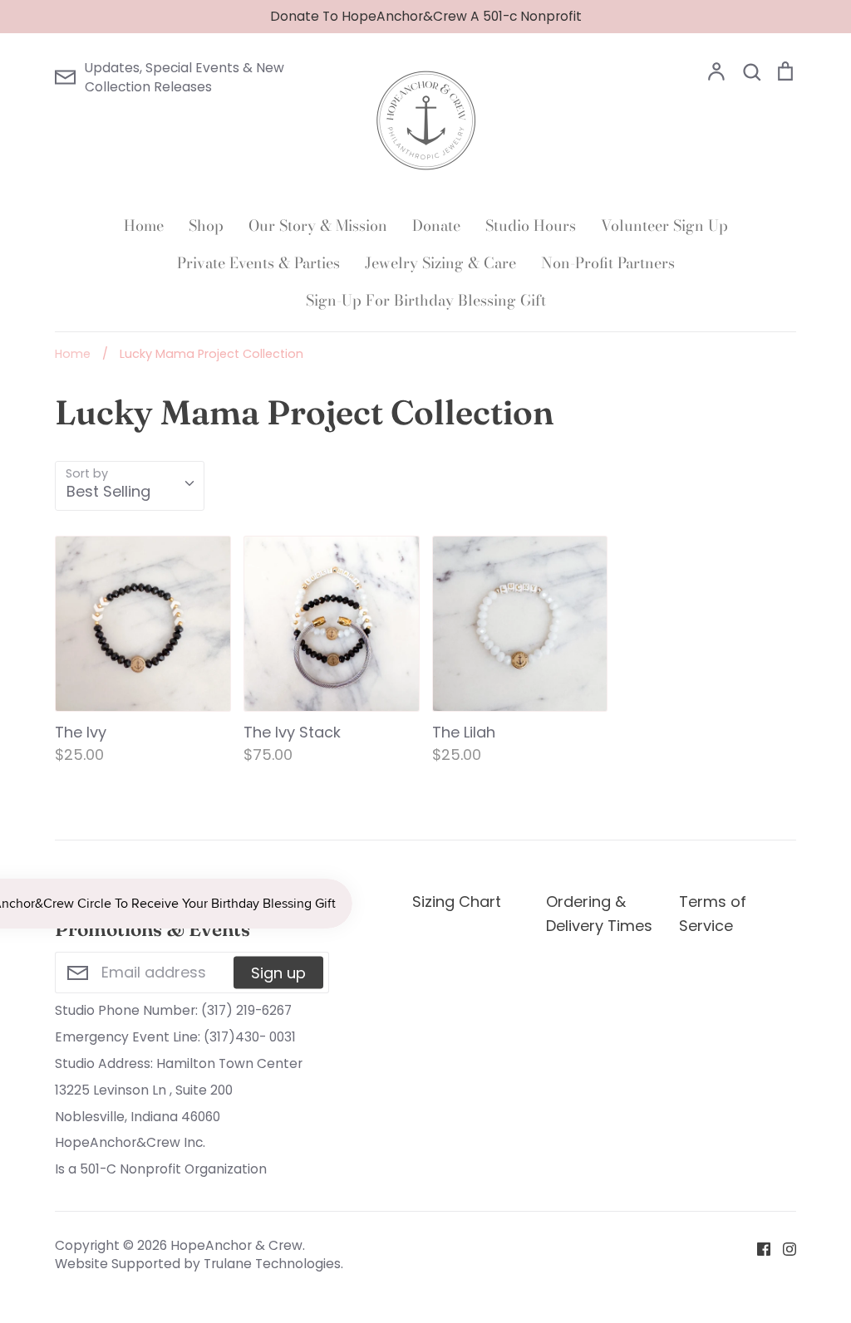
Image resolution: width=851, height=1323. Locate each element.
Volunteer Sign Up (664, 225)
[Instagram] (783, 1247)
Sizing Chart (456, 901)
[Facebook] (757, 1247)
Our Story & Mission (317, 225)
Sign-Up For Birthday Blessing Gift (426, 300)
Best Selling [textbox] (108, 491)
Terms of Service (712, 913)
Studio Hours (530, 225)
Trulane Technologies (272, 1263)
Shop (206, 225)
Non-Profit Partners (608, 263)
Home (144, 225)
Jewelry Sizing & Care (440, 263)
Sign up (278, 972)
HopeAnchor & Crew (236, 1245)
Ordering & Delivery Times (599, 913)
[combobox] (129, 485)
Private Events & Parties (258, 263)
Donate (436, 225)
